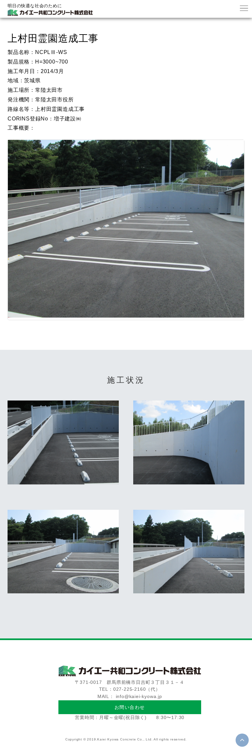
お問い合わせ (130, 707)
